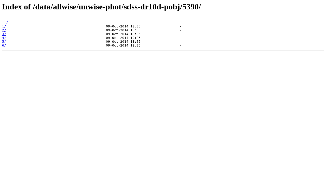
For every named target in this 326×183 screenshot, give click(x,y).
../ (5, 22)
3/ (4, 34)
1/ (4, 26)
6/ (4, 45)
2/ (4, 30)
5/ (4, 41)
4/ (4, 38)
